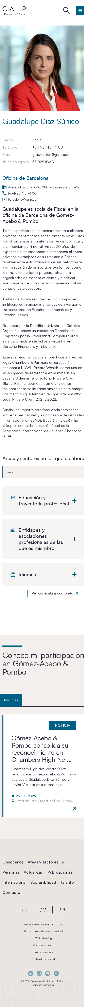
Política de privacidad (43, 958)
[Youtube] (56, 973)
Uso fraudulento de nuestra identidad (43, 931)
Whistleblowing (43, 938)
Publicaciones (60, 872)
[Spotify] (47, 973)
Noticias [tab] (11, 700)
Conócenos (13, 862)
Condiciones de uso (43, 945)
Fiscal (10, 472)
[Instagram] (39, 973)
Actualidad (33, 872)
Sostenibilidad (43, 882)
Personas (11, 872)
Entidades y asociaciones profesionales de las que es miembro (41, 539)
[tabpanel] (43, 766)
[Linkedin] (30, 973)
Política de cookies (43, 952)
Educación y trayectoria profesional (44, 500)
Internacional (14, 882)
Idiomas (27, 574)
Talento (67, 882)
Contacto (11, 892)
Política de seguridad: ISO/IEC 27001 (43, 924)
